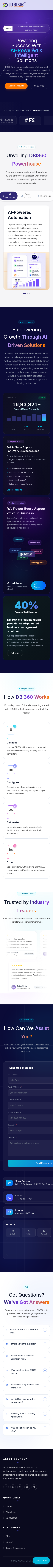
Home (9, 1506)
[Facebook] (6, 1487)
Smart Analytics (28, 196)
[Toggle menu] (47, 5)
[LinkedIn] (13, 1487)
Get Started (37, 585)
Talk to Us (15, 653)
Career (9, 1542)
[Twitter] (34, 1487)
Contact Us (39, 86)
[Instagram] (20, 1487)
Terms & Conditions (15, 1548)
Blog (8, 1536)
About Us (10, 1512)
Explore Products (16, 86)
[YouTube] (27, 1487)
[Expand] (45, 1330)
